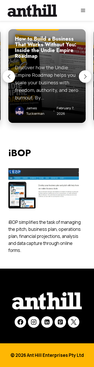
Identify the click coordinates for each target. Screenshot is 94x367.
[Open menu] (83, 10)
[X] (73, 322)
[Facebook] (20, 322)
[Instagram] (33, 322)
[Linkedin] (47, 322)
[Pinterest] (60, 322)
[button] (9, 76)
